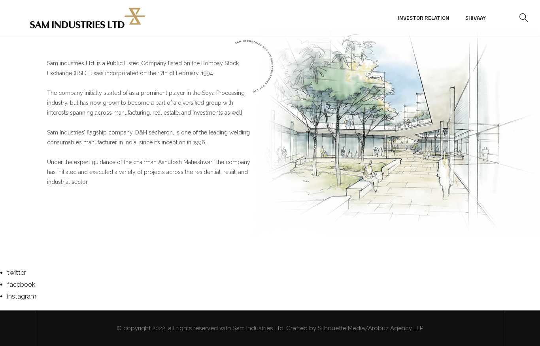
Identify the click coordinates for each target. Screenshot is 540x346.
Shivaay (475, 17)
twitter (16, 272)
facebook (21, 284)
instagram (21, 296)
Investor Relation (423, 17)
